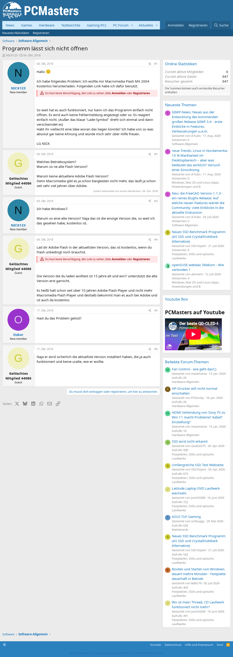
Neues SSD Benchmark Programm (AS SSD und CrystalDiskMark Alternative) (198, 236)
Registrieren (41, 33)
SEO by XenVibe (79, 653)
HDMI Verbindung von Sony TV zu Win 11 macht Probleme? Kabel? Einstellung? (198, 417)
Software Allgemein (185, 144)
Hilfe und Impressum (199, 645)
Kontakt (155, 645)
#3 (156, 201)
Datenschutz (173, 645)
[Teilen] (150, 64)
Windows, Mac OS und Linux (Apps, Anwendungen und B (195, 184)
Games (26, 25)
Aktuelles (146, 25)
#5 (156, 310)
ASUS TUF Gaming (186, 516)
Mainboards (180, 529)
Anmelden (119, 93)
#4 (156, 240)
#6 (156, 349)
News (10, 25)
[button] (132, 25)
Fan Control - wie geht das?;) (194, 369)
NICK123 (12, 55)
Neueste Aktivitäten (15, 33)
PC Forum (121, 25)
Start (220, 645)
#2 (156, 154)
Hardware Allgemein (185, 382)
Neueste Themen (181, 104)
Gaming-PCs (96, 25)
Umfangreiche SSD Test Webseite (197, 464)
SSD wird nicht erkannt (190, 441)
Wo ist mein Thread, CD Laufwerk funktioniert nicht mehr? (198, 604)
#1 (156, 64)
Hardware (46, 25)
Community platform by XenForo (127, 653)
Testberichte (70, 25)
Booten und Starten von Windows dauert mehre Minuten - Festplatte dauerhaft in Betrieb (198, 574)
